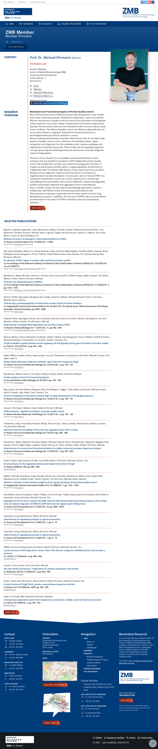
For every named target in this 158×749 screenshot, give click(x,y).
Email (36, 86)
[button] (9, 2)
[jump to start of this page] (153, 743)
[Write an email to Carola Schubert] (6, 676)
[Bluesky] (145, 2)
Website (37, 89)
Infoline (99, 737)
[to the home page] (18, 13)
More (86, 690)
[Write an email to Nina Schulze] (83, 708)
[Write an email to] (6, 665)
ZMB (11, 23)
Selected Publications (43, 92)
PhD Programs (98, 23)
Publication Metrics (42, 96)
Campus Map (49, 723)
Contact (90, 644)
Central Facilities (93, 662)
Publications (92, 665)
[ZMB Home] (7, 41)
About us (90, 642)
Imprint (132, 737)
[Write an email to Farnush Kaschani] (83, 697)
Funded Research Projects (97, 660)
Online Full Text (29, 269)
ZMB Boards (92, 647)
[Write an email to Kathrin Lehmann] (6, 686)
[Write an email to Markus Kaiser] (6, 654)
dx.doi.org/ (18, 244)
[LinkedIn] (142, 2)
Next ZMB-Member (16, 47)
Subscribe (125, 700)
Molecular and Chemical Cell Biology (50, 103)
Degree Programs (71, 23)
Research (47, 23)
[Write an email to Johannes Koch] (83, 713)
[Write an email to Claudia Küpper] (6, 641)
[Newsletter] (152, 2)
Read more (35, 208)
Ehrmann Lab (38, 63)
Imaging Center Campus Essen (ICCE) (99, 687)
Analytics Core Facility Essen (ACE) (98, 684)
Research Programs (95, 657)
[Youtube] (149, 2)
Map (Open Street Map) (54, 685)
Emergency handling (115, 737)
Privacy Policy (146, 737)
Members (28, 23)
